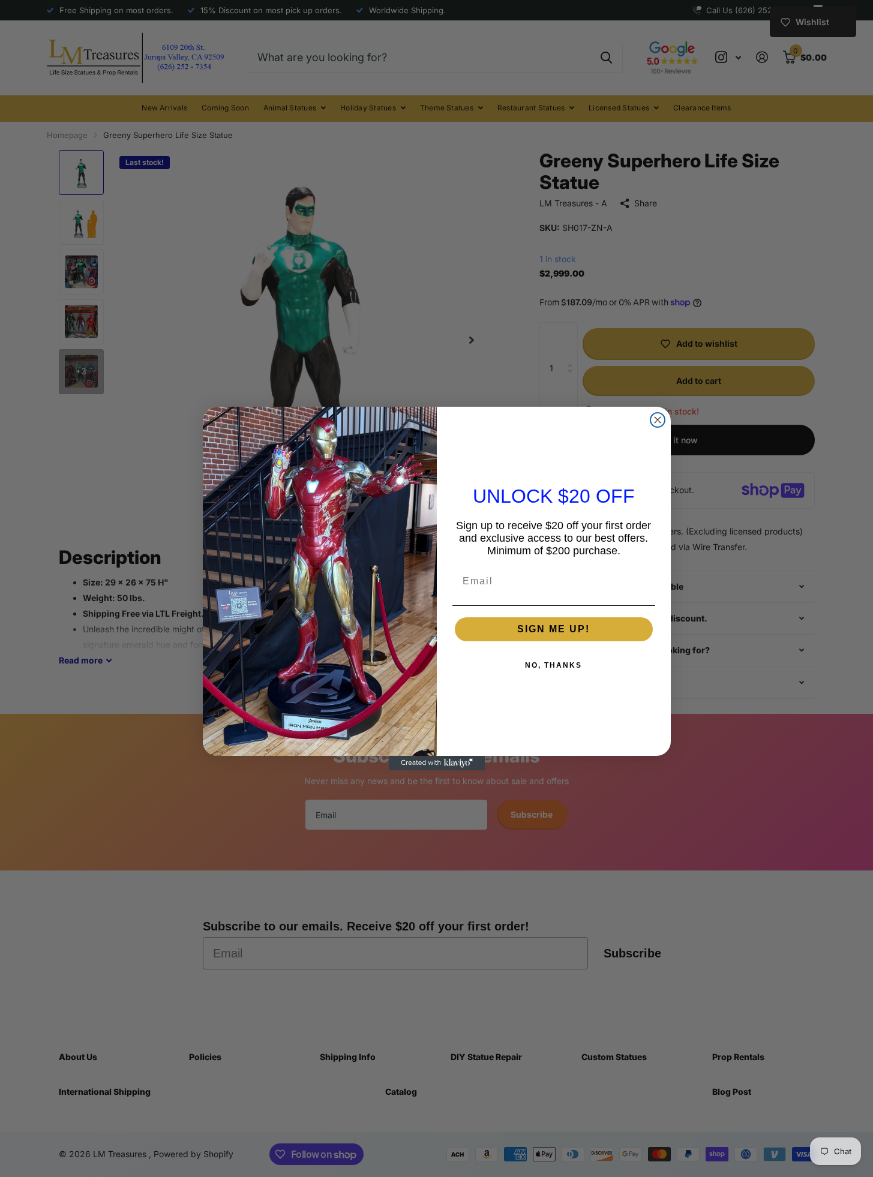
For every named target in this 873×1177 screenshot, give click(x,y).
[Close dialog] (657, 420)
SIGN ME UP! (553, 629)
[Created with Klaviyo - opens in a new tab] (437, 763)
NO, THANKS (553, 665)
